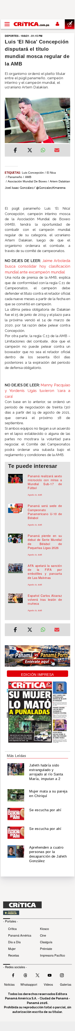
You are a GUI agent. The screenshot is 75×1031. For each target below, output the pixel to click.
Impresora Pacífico (52, 955)
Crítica (12, 928)
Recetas (13, 955)
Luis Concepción (33, 172)
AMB (28, 177)
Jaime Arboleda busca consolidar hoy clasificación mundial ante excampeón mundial (37, 266)
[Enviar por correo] (56, 151)
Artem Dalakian (60, 181)
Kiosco (44, 928)
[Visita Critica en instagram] (62, 975)
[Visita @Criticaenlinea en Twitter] (25, 975)
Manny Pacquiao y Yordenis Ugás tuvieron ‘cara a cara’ (37, 391)
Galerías (65, 984)
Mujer (12, 948)
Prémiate (46, 948)
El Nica (51, 172)
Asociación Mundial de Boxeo (27, 181)
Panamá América (19, 935)
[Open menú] (7, 24)
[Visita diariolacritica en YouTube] (49, 975)
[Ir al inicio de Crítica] (32, 24)
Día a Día (14, 942)
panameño (15, 177)
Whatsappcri (28, 984)
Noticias (9, 984)
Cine (43, 935)
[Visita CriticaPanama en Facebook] (13, 975)
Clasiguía (46, 942)
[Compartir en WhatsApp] (44, 149)
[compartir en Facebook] (15, 151)
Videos (48, 984)
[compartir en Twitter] (29, 151)
